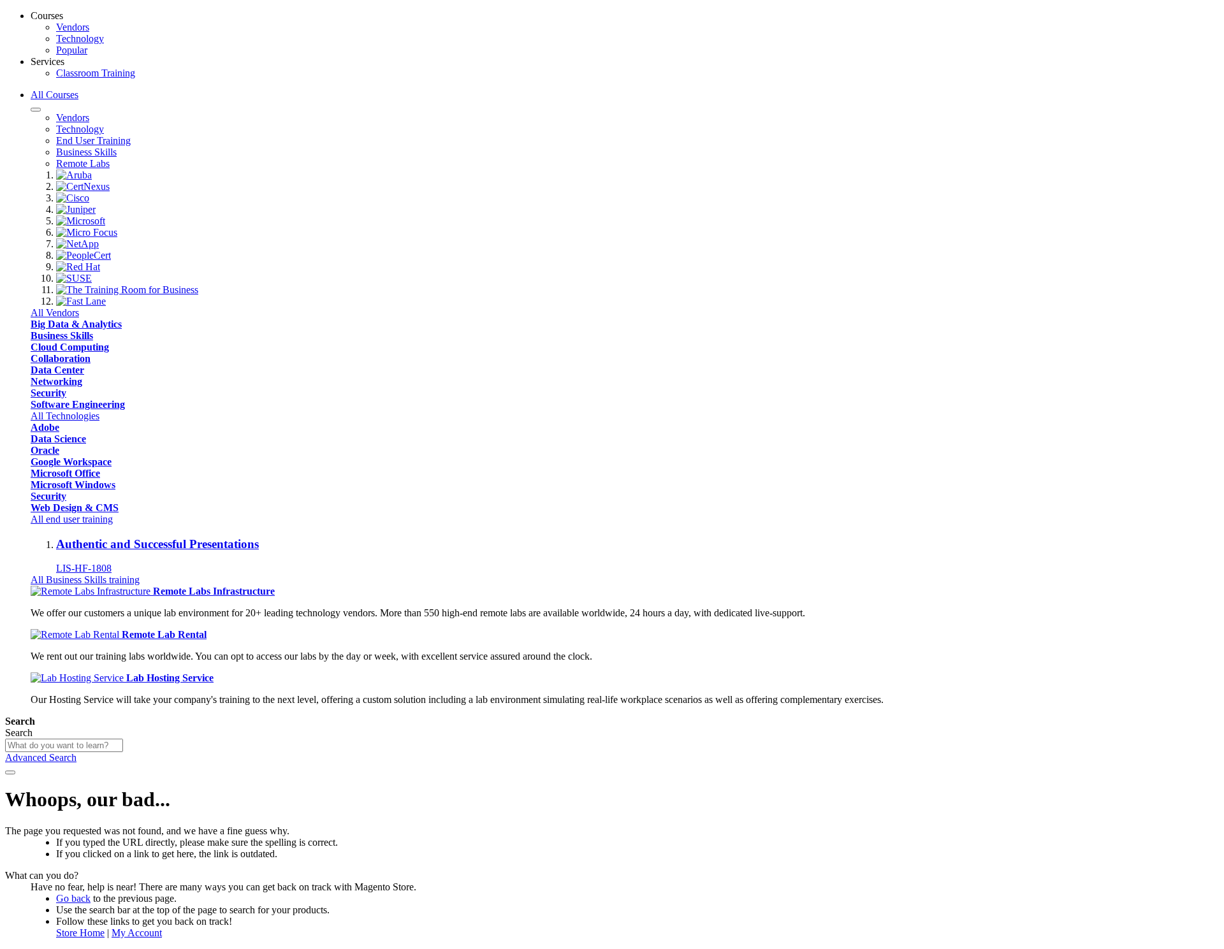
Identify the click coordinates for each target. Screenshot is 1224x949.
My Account (137, 932)
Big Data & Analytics (76, 324)
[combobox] (64, 745)
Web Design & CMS (75, 507)
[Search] (10, 772)
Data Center (57, 370)
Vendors (72, 27)
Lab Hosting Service (170, 677)
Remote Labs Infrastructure (214, 591)
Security (48, 393)
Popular (71, 50)
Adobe (45, 427)
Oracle (45, 450)
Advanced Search (40, 757)
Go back (73, 898)
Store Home (80, 932)
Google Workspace (71, 461)
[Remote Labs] (92, 591)
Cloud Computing (70, 347)
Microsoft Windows (73, 484)
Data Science (58, 438)
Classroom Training (95, 73)
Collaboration (61, 358)
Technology (80, 38)
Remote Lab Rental (164, 634)
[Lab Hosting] (78, 677)
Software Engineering (78, 404)
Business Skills (62, 335)
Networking (56, 381)
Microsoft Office (65, 473)
